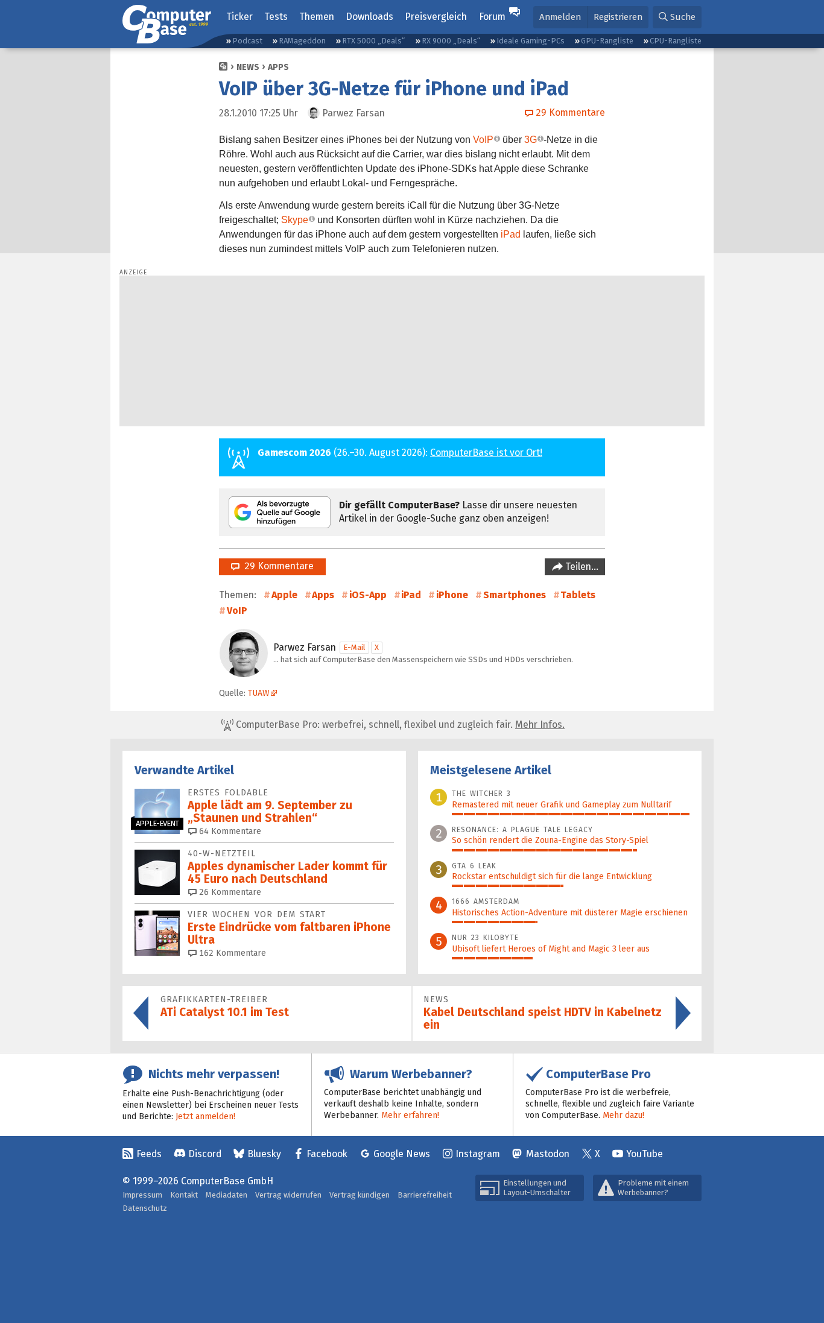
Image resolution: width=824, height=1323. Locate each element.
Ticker (239, 16)
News (247, 67)
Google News (401, 1154)
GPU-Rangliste (607, 40)
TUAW (259, 693)
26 (229, 892)
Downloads (369, 16)
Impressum (142, 1194)
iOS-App (368, 595)
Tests (276, 16)
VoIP (483, 139)
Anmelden (560, 16)
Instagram (477, 1154)
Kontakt (184, 1194)
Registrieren (618, 16)
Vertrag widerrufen (288, 1194)
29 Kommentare (276, 566)
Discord (204, 1154)
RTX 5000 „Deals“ (373, 40)
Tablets (577, 595)
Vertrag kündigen (359, 1194)
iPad (511, 234)
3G (530, 139)
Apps (278, 67)
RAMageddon (302, 40)
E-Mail (354, 647)
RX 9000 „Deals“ (451, 40)
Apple (284, 595)
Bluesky (264, 1154)
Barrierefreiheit (425, 1194)
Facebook (326, 1154)
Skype (294, 220)
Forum (492, 16)
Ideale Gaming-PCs (530, 40)
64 (229, 831)
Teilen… (580, 566)
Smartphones (514, 595)
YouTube (644, 1154)
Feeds (149, 1154)
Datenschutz (144, 1208)
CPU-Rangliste (676, 40)
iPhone (452, 595)
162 (231, 953)
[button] (677, 17)
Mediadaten (226, 1194)
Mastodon (547, 1154)
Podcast (247, 40)
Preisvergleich (436, 16)
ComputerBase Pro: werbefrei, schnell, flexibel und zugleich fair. (399, 724)
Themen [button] (316, 16)
